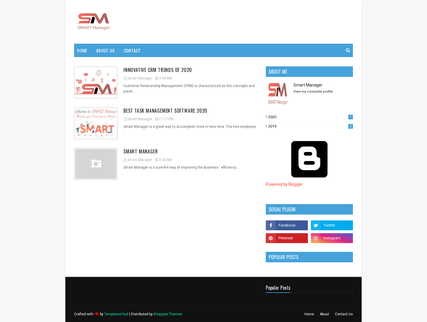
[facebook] (287, 225)
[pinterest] (287, 238)
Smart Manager (140, 78)
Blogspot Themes (168, 314)
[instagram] (332, 238)
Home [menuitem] (82, 50)
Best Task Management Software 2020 (165, 110)
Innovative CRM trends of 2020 (157, 69)
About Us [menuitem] (105, 50)
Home (309, 314)
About (324, 314)
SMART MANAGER (140, 151)
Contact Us (344, 314)
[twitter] (332, 225)
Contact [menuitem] (132, 50)
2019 (309, 126)
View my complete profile (313, 91)
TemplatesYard (116, 314)
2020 (309, 117)
